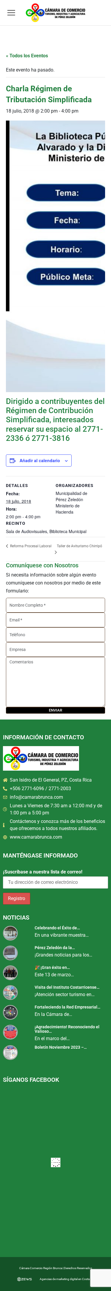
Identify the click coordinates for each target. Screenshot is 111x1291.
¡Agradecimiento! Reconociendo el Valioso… (67, 1029)
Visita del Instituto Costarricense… (67, 987)
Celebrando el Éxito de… (57, 927)
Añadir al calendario (40, 460)
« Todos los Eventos (27, 56)
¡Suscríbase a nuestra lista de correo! (42, 872)
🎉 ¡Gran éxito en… (52, 967)
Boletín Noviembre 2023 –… (61, 1047)
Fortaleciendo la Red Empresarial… (67, 1007)
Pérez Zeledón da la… (55, 947)
